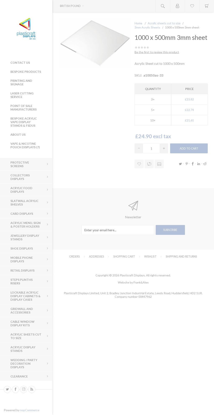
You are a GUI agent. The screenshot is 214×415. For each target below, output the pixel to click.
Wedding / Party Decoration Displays (23, 363)
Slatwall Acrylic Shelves (24, 202)
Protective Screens (19, 164)
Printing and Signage (21, 82)
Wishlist (150, 256)
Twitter (180, 163)
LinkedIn (198, 163)
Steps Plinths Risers (21, 281)
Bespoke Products (25, 71)
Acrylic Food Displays (21, 189)
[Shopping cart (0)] (206, 6)
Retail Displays (22, 270)
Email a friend (159, 164)
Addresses (96, 256)
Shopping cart (124, 256)
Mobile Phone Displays (21, 259)
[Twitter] (7, 389)
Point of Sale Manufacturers (23, 107)
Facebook (192, 163)
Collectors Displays (20, 177)
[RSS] (31, 389)
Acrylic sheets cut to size (25, 336)
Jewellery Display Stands (24, 237)
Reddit (204, 163)
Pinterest (186, 163)
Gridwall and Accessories (21, 310)
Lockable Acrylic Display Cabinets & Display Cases (25, 296)
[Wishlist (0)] (192, 6)
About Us (17, 134)
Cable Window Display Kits (22, 323)
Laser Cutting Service (22, 95)
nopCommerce (29, 410)
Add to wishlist (139, 164)
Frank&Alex (141, 282)
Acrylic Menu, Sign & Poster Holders (25, 224)
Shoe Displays (21, 248)
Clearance (19, 376)
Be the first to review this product (157, 52)
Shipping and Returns (181, 256)
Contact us (20, 62)
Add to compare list (149, 164)
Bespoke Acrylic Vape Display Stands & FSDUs (23, 122)
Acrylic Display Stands (22, 349)
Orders (74, 256)
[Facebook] (15, 389)
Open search (162, 6)
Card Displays (21, 213)
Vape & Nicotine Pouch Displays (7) (25, 145)
